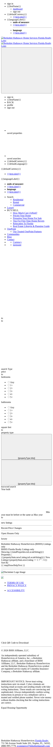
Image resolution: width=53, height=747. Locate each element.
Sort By (4, 560)
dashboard (18, 9)
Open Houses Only (10, 530)
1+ (11, 382)
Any (12, 379)
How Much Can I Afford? (25, 210)
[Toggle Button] (26, 68)
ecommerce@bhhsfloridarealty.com (33, 743)
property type (7, 430)
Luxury (10, 205)
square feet (6, 424)
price (3, 369)
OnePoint (11, 226)
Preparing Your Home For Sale (27, 215)
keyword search (8, 484)
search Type (6, 366)
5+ (11, 394)
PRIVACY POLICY (16, 582)
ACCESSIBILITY (16, 587)
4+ (11, 391)
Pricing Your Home (22, 213)
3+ (11, 388)
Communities (13, 231)
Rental (16, 199)
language (17, 242)
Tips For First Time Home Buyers (28, 218)
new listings (6, 520)
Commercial (18, 202)
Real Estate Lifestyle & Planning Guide (31, 223)
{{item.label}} (20, 17)
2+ (11, 385)
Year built (5, 486)
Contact (10, 237)
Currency (17, 239)
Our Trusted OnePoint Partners (27, 229)
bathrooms (6, 399)
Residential (18, 197)
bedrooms (5, 374)
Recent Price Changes (11, 525)
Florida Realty (41, 738)
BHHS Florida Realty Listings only (17, 546)
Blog (9, 234)
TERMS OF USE (15, 580)
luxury (4, 536)
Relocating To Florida (23, 221)
